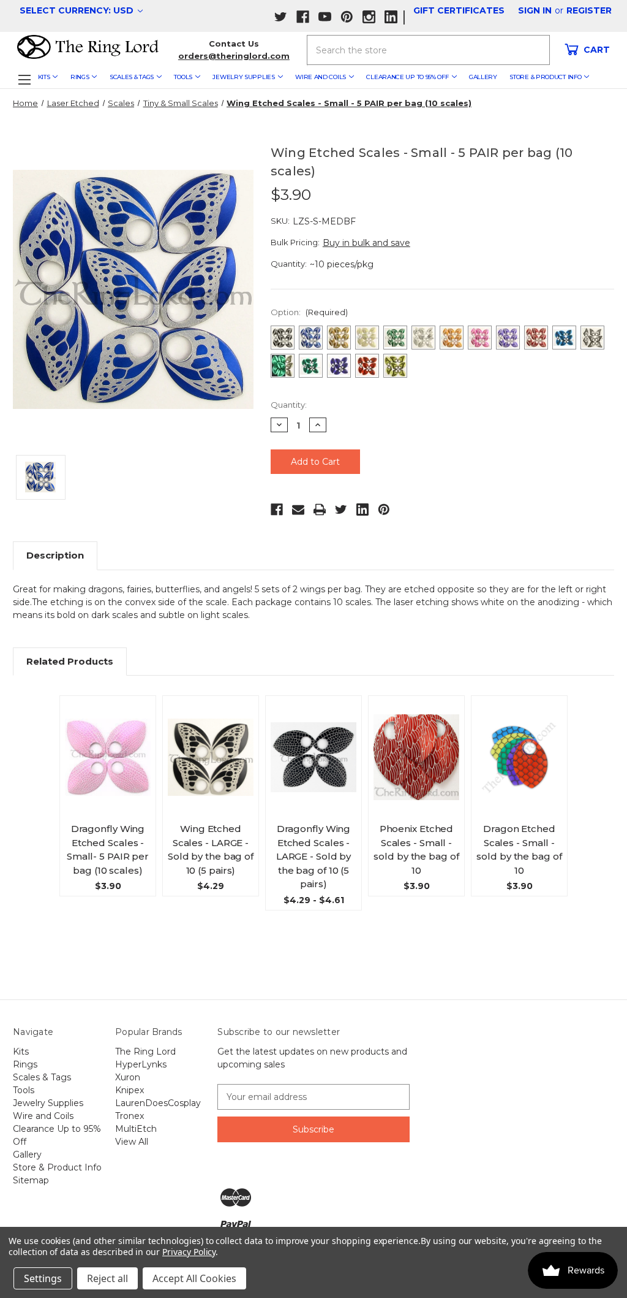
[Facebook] (277, 509)
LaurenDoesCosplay (158, 1103)
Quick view (113, 741)
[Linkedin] (362, 509)
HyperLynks (141, 1064)
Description (55, 555)
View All (131, 1141)
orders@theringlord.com (234, 56)
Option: (309, 312)
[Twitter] (341, 509)
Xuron (127, 1077)
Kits (44, 77)
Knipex (129, 1090)
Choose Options (110, 768)
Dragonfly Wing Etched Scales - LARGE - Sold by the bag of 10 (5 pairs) (313, 856)
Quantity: (289, 405)
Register (589, 10)
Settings (43, 1278)
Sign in (535, 10)
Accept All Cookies (194, 1278)
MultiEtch (136, 1128)
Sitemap (31, 1180)
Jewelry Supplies (243, 77)
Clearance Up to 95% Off (407, 77)
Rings (79, 77)
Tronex (129, 1115)
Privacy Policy (189, 1252)
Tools (183, 77)
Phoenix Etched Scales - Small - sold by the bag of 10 (416, 849)
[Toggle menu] (24, 79)
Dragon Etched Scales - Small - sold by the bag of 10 (518, 849)
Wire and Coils (320, 77)
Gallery (483, 77)
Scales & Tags (132, 77)
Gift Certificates (459, 10)
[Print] (320, 509)
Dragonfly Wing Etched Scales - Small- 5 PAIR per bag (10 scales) (108, 849)
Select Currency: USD (78, 10)
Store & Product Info (545, 77)
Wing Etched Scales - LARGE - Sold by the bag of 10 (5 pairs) (210, 849)
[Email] (298, 509)
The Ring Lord (145, 1051)
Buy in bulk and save (366, 242)
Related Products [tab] (69, 661)
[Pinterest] (384, 509)
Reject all (107, 1278)
